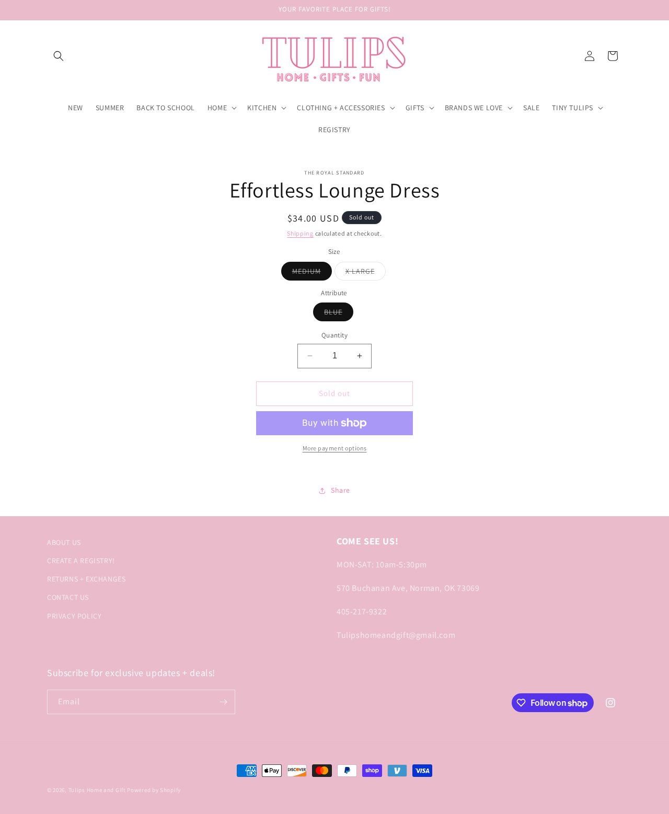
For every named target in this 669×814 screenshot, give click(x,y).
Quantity (334, 335)
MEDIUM (312, 273)
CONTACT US (68, 597)
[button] (58, 55)
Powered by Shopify (154, 790)
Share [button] (340, 490)
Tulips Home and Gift (97, 790)
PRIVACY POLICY (74, 616)
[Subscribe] (223, 702)
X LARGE (365, 273)
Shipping (300, 233)
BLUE (338, 314)
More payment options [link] (335, 448)
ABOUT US (64, 542)
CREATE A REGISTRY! (81, 560)
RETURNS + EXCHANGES (86, 579)
